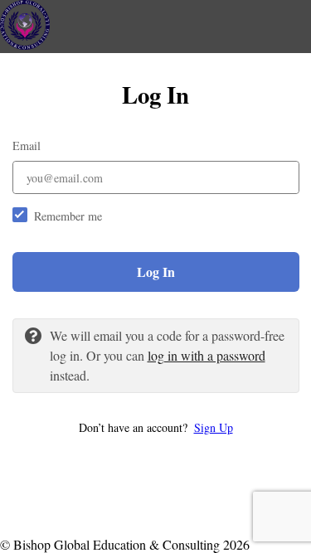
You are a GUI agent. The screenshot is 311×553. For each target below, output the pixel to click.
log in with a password (206, 355)
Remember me (68, 216)
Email (26, 145)
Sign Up (213, 427)
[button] (155, 427)
